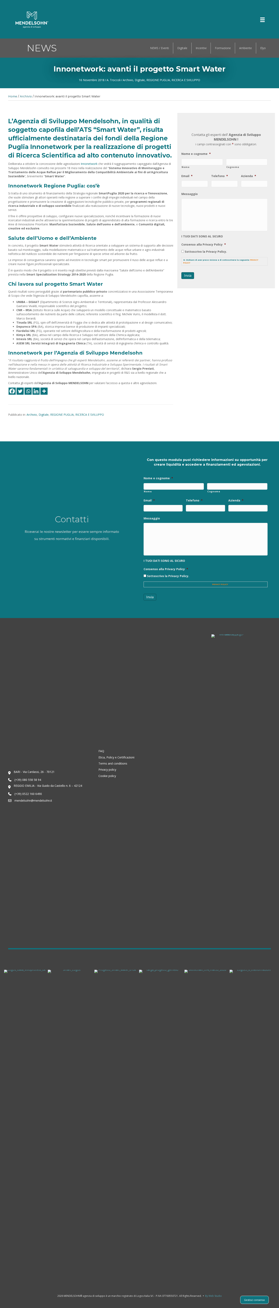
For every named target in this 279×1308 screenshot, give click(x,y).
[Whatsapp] (28, 391)
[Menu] (262, 20)
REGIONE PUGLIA (158, 80)
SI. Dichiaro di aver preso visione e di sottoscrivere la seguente (220, 261)
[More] (44, 391)
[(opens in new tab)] (25, 1122)
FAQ (101, 751)
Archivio (128, 80)
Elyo (263, 48)
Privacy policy (107, 769)
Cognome (232, 167)
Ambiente (245, 48)
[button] (240, 19)
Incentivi (201, 48)
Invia (187, 275)
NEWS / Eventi (159, 48)
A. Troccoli (114, 80)
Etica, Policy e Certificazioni (116, 757)
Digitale (182, 48)
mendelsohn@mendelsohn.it (33, 800)
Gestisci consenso (254, 1300)
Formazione (223, 48)
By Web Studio (213, 1296)
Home (12, 96)
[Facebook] (12, 391)
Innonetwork (89, 164)
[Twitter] (20, 391)
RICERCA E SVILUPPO (186, 80)
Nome (186, 167)
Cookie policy (107, 776)
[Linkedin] (36, 391)
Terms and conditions (112, 763)
